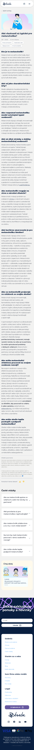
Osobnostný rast (18, 42)
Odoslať (15, 625)
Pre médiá (8, 684)
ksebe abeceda (9, 669)
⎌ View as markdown (17, 745)
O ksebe (7, 681)
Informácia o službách (11, 698)
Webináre (8, 663)
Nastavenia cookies (11, 701)
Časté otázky (9, 651)
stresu (12, 199)
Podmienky (8, 692)
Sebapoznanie (6, 45)
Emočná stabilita (16, 45)
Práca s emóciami (6, 42)
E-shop (7, 660)
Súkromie (8, 695)
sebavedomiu (6, 408)
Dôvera (7, 645)
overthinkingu (24, 185)
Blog (6, 666)
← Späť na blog (6, 11)
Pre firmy (8, 677)
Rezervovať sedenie (11, 642)
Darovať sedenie (10, 648)
